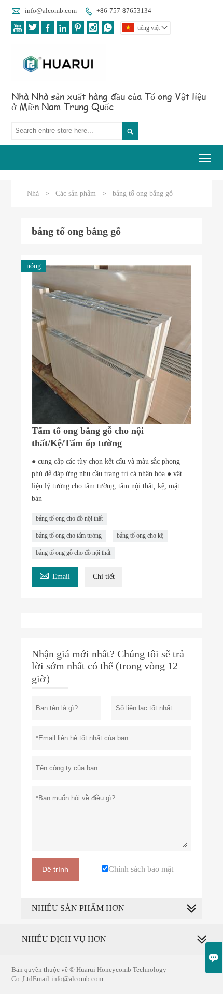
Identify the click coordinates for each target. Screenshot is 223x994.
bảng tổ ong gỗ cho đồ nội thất (73, 552)
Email (54, 575)
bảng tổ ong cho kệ (140, 535)
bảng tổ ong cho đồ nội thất (69, 518)
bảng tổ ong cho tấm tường (69, 535)
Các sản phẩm (75, 193)
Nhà (33, 193)
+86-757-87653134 (123, 10)
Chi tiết (104, 576)
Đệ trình (55, 869)
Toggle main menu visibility (205, 157)
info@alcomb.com (51, 10)
